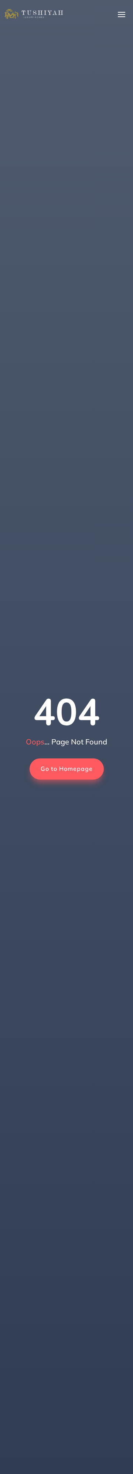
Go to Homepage (67, 768)
